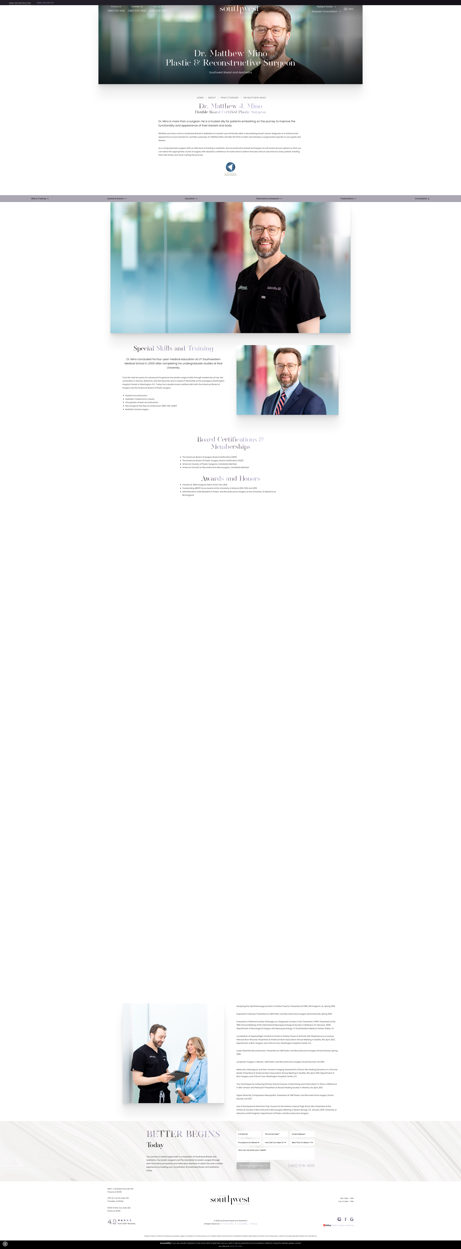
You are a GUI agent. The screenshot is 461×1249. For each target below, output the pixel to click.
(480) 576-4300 (137, 10)
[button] (5, 1244)
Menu (351, 9)
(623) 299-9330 (158, 10)
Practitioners (230, 97)
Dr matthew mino (254, 97)
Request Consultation (324, 11)
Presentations (347, 198)
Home (200, 97)
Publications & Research (268, 198)
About (212, 97)
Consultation (421, 198)
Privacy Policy (228, 1223)
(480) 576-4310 (116, 10)
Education (190, 198)
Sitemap (253, 1223)
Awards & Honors (115, 198)
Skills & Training (38, 198)
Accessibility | (243, 1223)
